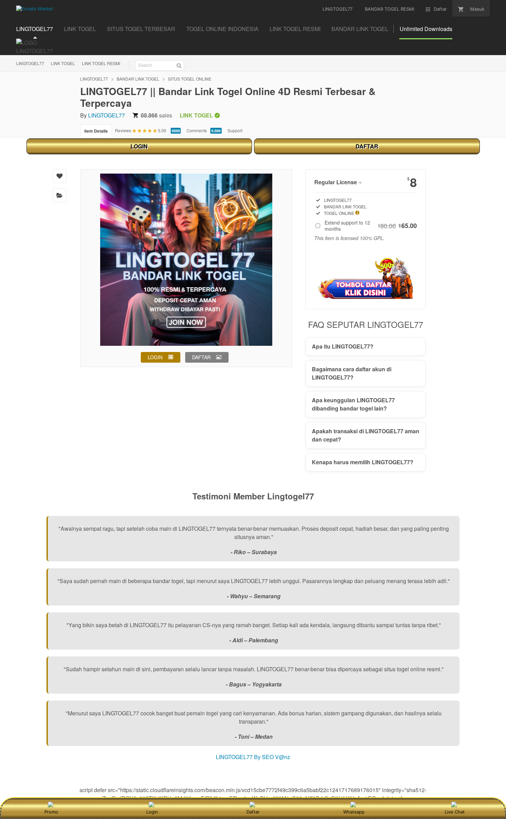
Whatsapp (354, 812)
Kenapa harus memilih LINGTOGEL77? (362, 462)
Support (235, 130)
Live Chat (455, 812)
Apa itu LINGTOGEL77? (342, 346)
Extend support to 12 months (371, 225)
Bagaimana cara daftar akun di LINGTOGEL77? (351, 373)
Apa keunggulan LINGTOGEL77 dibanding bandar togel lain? (353, 404)
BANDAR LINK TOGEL (138, 79)
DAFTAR (367, 146)
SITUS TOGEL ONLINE (189, 79)
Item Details (96, 131)
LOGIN (139, 146)
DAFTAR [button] (201, 357)
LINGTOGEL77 (30, 63)
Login (152, 812)
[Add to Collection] (59, 195)
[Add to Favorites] (59, 176)
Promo (51, 812)
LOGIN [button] (155, 357)
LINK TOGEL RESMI (101, 63)
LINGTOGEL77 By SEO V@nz (253, 757)
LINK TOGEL (63, 63)
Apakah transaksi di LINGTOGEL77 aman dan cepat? (365, 435)
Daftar (253, 812)
